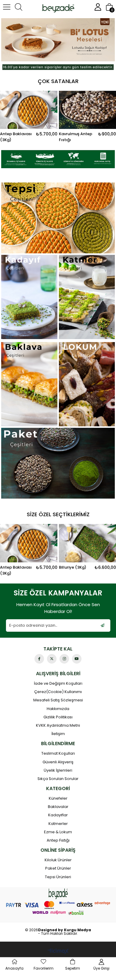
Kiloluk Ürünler (58, 860)
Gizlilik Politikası (58, 717)
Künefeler (58, 798)
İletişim (58, 734)
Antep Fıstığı (58, 840)
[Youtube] (76, 659)
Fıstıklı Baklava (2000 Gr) (74, 137)
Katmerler (58, 823)
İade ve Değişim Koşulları (58, 683)
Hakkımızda (58, 709)
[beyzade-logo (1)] (58, 894)
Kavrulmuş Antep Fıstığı (18, 137)
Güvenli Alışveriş (58, 762)
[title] (58, 39)
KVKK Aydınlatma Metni (58, 725)
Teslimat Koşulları (58, 753)
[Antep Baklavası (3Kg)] (28, 543)
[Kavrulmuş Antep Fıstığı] (30, 110)
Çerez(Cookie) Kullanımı (58, 692)
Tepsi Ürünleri (58, 877)
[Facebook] (39, 659)
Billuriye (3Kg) (72, 567)
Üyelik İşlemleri (58, 770)
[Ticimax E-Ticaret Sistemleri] (58, 951)
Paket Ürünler (58, 868)
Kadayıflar (58, 815)
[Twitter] (52, 659)
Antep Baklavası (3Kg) (16, 570)
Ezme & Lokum (58, 832)
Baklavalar (58, 806)
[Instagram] (64, 659)
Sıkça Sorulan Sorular (58, 778)
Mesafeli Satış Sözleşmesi (58, 700)
